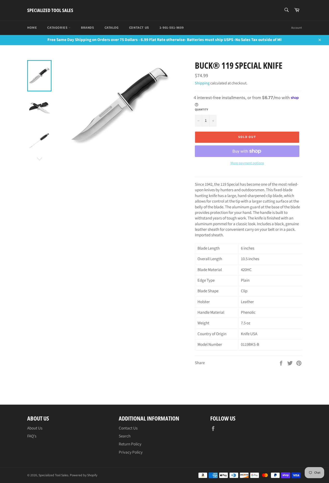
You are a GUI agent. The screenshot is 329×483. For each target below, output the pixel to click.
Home (32, 27)
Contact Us (139, 27)
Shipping (202, 83)
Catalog (112, 27)
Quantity (201, 110)
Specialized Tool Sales (50, 10)
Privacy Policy (131, 452)
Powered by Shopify (83, 475)
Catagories (57, 27)
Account (296, 28)
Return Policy (130, 444)
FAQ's (31, 436)
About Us (34, 428)
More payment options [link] (247, 163)
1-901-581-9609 (171, 27)
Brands (87, 27)
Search (125, 436)
